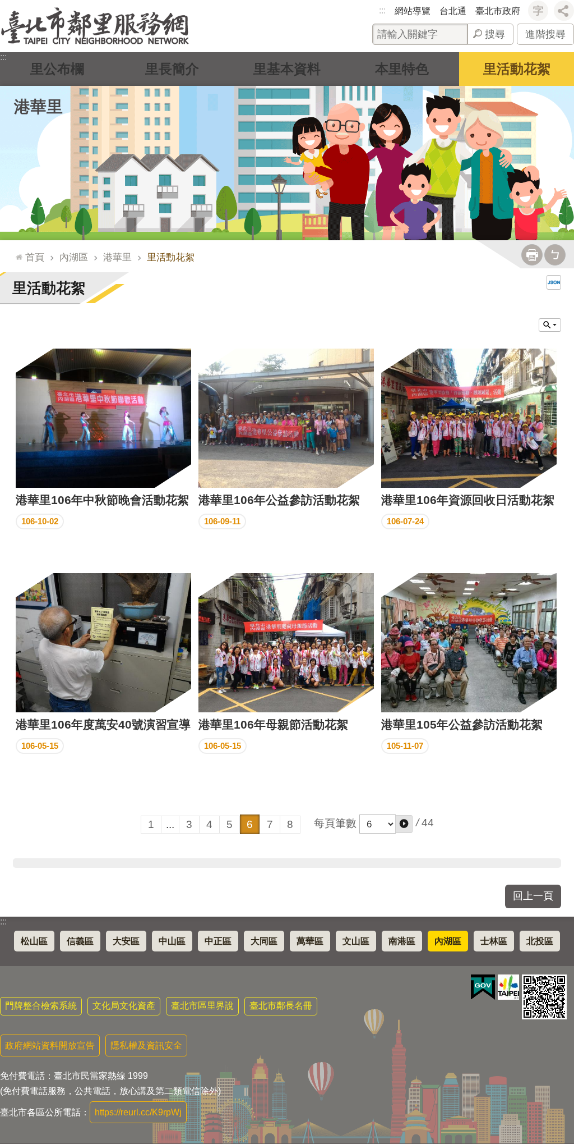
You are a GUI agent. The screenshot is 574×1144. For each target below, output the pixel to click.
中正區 (218, 941)
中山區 (172, 941)
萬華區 (310, 941)
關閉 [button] (550, 325)
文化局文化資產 (123, 1005)
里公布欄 (57, 68)
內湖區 (73, 257)
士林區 (493, 941)
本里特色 (402, 68)
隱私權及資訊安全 (146, 1045)
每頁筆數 (335, 823)
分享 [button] (564, 11)
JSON (554, 282)
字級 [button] (538, 11)
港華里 (117, 257)
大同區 (264, 941)
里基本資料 (287, 68)
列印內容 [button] (532, 255)
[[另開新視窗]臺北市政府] (508, 987)
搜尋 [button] (495, 34)
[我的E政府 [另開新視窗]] (483, 987)
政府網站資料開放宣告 (50, 1045)
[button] (404, 824)
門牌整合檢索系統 (41, 1005)
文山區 (355, 941)
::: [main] (16, 252)
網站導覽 (412, 11)
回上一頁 (533, 896)
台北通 (452, 11)
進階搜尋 (545, 34)
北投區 (539, 941)
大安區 (126, 941)
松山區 (34, 941)
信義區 (80, 941)
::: (382, 10)
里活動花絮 (516, 68)
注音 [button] (555, 255)
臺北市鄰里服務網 (95, 26)
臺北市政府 (497, 11)
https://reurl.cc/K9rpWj (138, 1112)
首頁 (34, 257)
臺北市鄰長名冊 (280, 1005)
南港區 (401, 941)
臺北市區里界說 (202, 1005)
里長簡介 (172, 68)
